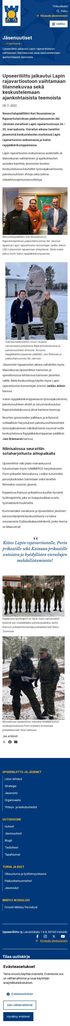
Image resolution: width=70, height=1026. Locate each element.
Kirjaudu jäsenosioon (54, 15)
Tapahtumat (12, 854)
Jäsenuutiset (13, 833)
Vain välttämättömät (20, 1005)
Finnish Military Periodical (21, 907)
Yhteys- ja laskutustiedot (21, 807)
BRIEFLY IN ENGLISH (16, 900)
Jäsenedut (12, 888)
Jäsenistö (11, 793)
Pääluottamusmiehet (18, 881)
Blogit (8, 840)
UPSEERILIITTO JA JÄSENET (21, 772)
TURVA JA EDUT (13, 867)
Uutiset (9, 826)
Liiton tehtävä (13, 779)
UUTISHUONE (11, 819)
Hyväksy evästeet (18, 1016)
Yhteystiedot (60, 6)
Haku (64, 11)
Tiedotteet (11, 847)
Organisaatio (13, 800)
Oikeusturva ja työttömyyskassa (25, 874)
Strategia (10, 786)
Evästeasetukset (22, 994)
